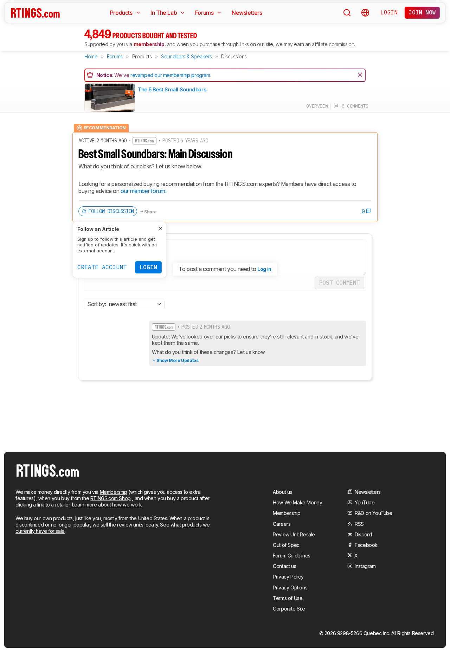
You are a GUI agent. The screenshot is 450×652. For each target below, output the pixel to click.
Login (388, 12)
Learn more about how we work (107, 505)
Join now (422, 12)
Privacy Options (290, 587)
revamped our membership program (170, 75)
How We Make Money (297, 502)
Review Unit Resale (294, 534)
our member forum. (143, 190)
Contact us (284, 566)
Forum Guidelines (291, 556)
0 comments (353, 106)
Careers (281, 524)
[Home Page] (35, 12)
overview (317, 106)
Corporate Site (289, 609)
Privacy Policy (288, 577)
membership (149, 44)
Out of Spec (286, 545)
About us (282, 492)
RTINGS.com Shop (110, 498)
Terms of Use (287, 598)
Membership (113, 492)
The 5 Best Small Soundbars (172, 89)
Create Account (102, 267)
